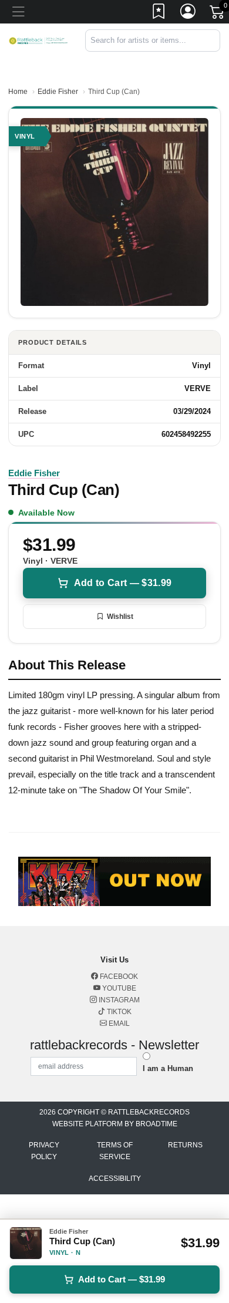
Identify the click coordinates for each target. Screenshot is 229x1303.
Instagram (118, 1000)
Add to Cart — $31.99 (122, 583)
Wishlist (120, 616)
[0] (218, 14)
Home (18, 91)
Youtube (118, 988)
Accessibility (115, 1178)
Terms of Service (115, 1151)
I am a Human (168, 1068)
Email (118, 1023)
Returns (185, 1145)
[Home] (38, 40)
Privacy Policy (44, 1151)
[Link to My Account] (188, 13)
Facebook (118, 976)
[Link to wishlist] (159, 13)
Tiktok (118, 1012)
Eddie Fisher (58, 91)
